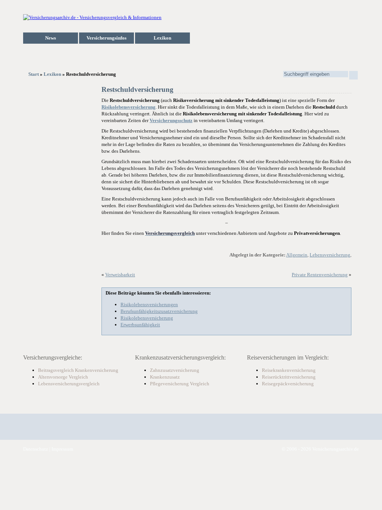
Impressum (62, 449)
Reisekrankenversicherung (289, 370)
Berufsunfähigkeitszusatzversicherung (159, 311)
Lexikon (162, 38)
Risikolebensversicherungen (149, 304)
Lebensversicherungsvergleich (69, 383)
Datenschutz (35, 449)
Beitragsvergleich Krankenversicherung (78, 370)
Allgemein (296, 255)
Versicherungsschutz (171, 120)
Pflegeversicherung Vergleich (179, 383)
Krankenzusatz (165, 377)
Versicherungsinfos (106, 38)
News (50, 38)
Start (33, 74)
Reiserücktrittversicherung (289, 377)
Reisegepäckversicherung (288, 383)
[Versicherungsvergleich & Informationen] (92, 17)
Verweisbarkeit (120, 274)
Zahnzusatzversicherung (174, 370)
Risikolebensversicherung (128, 107)
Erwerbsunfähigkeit (140, 324)
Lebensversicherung (330, 255)
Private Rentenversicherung (320, 274)
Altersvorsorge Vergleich (63, 377)
